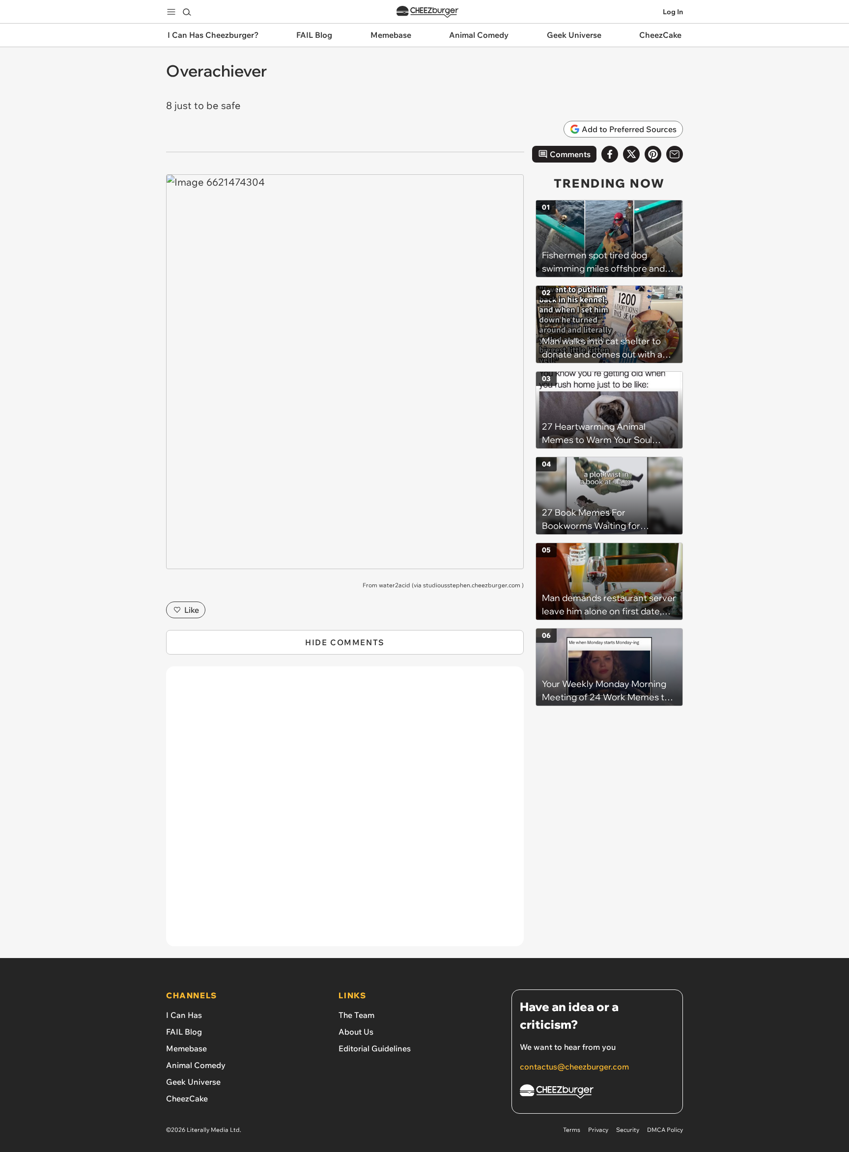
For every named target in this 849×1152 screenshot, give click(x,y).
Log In (673, 11)
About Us (356, 1032)
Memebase (186, 1048)
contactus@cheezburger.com (574, 1066)
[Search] (187, 12)
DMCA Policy (665, 1129)
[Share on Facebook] (609, 154)
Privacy (598, 1129)
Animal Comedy (196, 1065)
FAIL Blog (184, 1032)
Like (191, 610)
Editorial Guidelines (375, 1048)
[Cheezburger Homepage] (427, 12)
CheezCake (187, 1098)
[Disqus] (345, 811)
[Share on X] (631, 154)
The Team (356, 1015)
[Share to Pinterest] (653, 154)
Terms (571, 1129)
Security (627, 1129)
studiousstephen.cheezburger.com (471, 585)
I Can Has (184, 1015)
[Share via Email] (674, 154)
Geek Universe (193, 1082)
